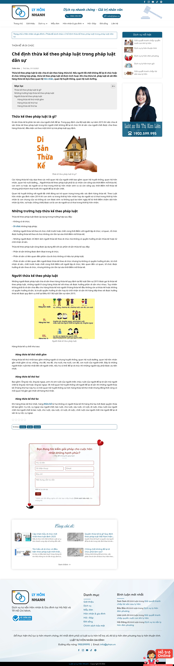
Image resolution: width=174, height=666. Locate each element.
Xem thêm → (64, 564)
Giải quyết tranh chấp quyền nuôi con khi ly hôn (147, 42)
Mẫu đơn (88, 610)
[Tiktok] (91, 650)
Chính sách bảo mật (81, 498)
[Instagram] (83, 650)
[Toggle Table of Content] (112, 86)
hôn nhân (48, 79)
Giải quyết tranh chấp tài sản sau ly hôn (145, 72)
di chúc (22, 427)
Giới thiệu (89, 602)
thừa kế (48, 404)
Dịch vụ (87, 606)
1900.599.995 (84, 644)
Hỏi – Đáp (89, 618)
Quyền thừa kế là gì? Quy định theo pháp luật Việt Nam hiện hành (99, 535)
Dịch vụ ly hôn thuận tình (145, 48)
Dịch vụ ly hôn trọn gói (144, 64)
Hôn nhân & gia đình (94, 614)
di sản (30, 427)
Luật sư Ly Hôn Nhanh (79, 664)
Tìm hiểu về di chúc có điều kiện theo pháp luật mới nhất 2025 (46, 550)
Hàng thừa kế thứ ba (27, 106)
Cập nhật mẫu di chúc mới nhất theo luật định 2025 (44, 535)
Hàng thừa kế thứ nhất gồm (30, 99)
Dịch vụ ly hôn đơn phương (146, 56)
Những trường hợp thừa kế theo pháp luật (34, 93)
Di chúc (17, 226)
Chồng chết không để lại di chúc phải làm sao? (97, 550)
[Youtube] (87, 650)
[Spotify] (95, 650)
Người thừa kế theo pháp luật (28, 96)
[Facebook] (79, 650)
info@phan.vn (108, 644)
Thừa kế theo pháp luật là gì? (27, 89)
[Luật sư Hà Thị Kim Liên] (142, 110)
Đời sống (88, 622)
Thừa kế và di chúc (23, 45)
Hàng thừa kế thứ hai (27, 102)
